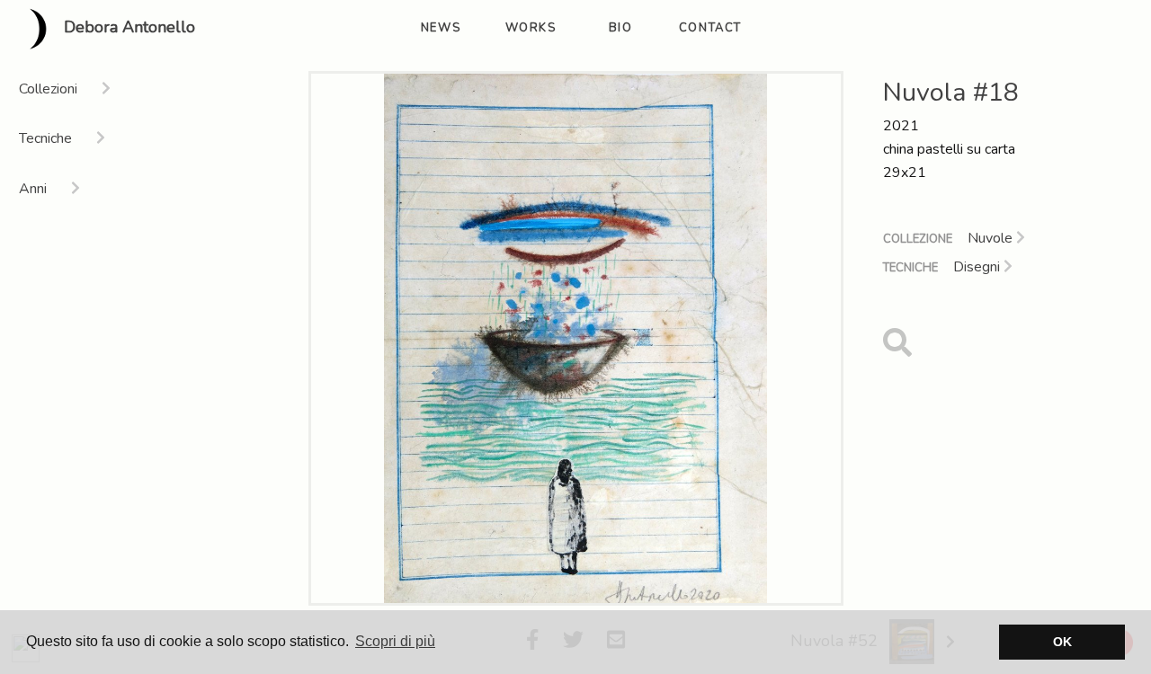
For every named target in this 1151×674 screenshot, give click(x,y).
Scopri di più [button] (395, 641)
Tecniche (910, 268)
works (531, 28)
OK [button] (1062, 641)
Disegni (978, 267)
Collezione (917, 239)
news (440, 28)
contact (710, 28)
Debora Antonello (127, 28)
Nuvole (992, 238)
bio (621, 28)
